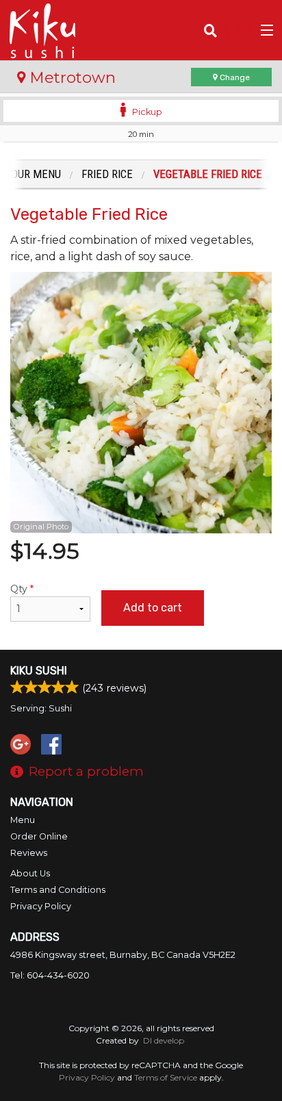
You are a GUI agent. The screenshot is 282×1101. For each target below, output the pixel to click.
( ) (245, 30)
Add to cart (152, 607)
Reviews (28, 853)
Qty (22, 589)
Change (234, 77)
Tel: (50, 975)
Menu (22, 820)
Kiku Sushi (38, 670)
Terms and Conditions (57, 890)
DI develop (163, 1040)
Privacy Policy (40, 906)
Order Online (39, 836)
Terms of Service (165, 1077)
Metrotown (70, 77)
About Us (30, 873)
